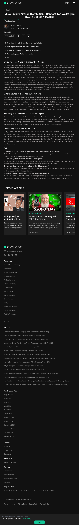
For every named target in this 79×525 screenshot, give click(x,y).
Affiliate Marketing (12, 213)
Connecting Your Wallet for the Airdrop (21, 54)
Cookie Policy (33, 504)
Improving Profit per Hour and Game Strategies (24, 50)
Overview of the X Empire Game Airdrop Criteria (24, 43)
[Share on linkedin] (9, 255)
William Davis (15, 25)
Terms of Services (10, 504)
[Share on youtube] (16, 255)
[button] (68, 3)
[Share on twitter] (5, 255)
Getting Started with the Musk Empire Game (23, 47)
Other (52, 490)
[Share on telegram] (12, 255)
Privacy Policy (22, 504)
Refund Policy (45, 504)
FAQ (8, 57)
